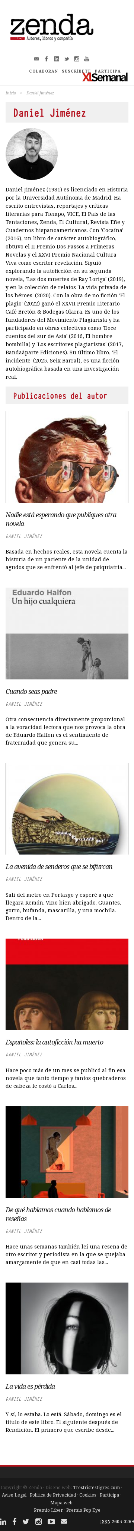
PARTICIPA (108, 71)
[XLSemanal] (105, 77)
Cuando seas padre (31, 691)
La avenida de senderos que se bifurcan (59, 866)
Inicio (11, 93)
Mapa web (61, 1503)
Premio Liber (48, 1510)
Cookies (87, 1495)
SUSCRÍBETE (76, 71)
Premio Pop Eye (83, 1510)
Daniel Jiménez (24, 536)
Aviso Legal (14, 1495)
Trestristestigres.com (96, 1487)
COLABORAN (43, 71)
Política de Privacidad (53, 1495)
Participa (109, 1495)
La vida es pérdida (30, 1386)
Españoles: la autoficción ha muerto (54, 1041)
